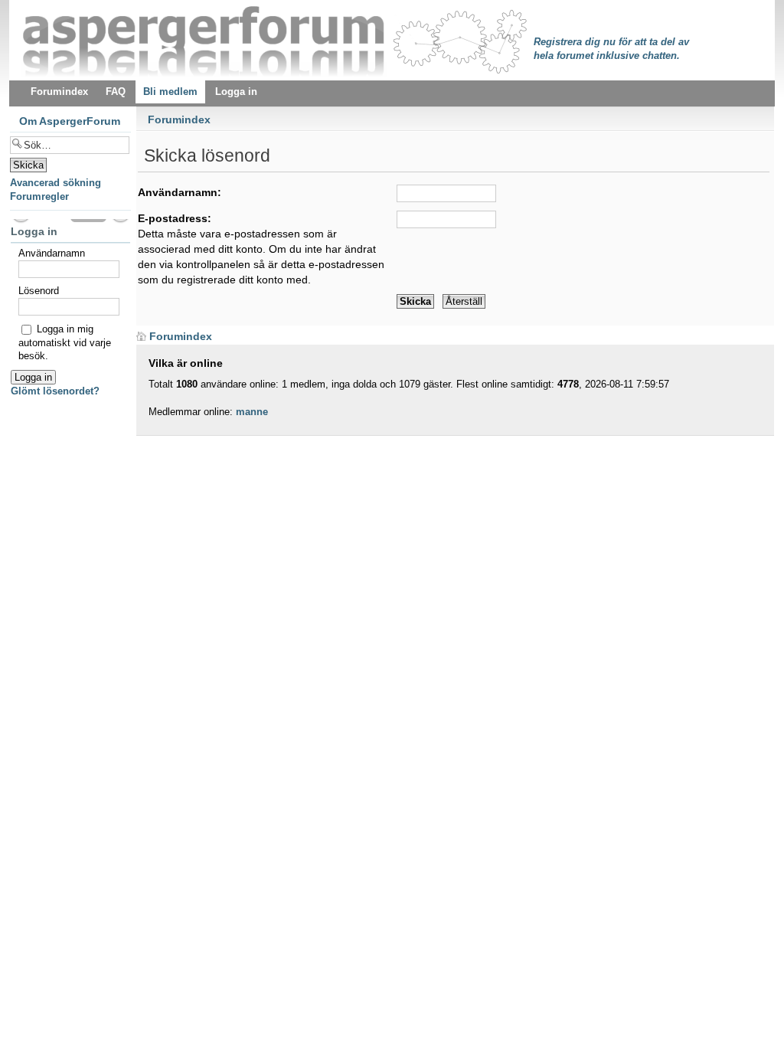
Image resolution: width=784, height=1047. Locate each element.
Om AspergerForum (69, 121)
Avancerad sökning (55, 182)
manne (252, 411)
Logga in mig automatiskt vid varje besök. (64, 342)
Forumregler (39, 196)
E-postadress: (174, 218)
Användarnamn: (179, 192)
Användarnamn (51, 253)
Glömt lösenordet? (55, 391)
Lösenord (38, 290)
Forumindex (179, 119)
